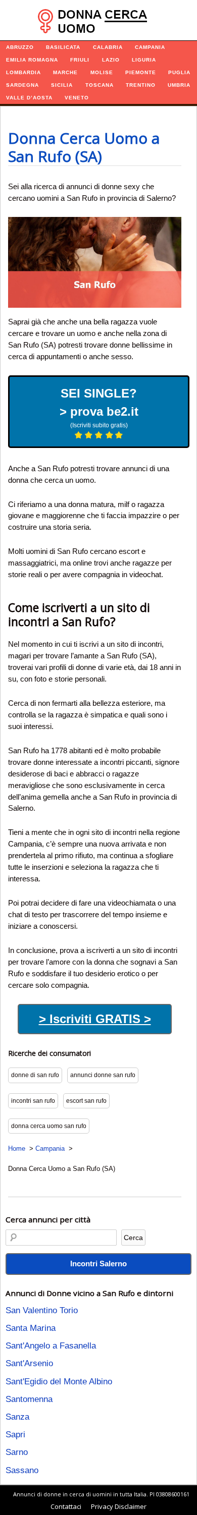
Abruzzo (20, 47)
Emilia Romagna (32, 60)
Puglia (179, 72)
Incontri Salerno (98, 1263)
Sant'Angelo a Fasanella (51, 1346)
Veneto (77, 97)
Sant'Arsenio (29, 1363)
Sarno (17, 1452)
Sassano (22, 1470)
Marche (65, 72)
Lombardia (23, 72)
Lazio (111, 60)
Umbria (179, 85)
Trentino (141, 85)
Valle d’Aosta (29, 97)
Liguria (144, 60)
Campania (150, 47)
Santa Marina (31, 1328)
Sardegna (22, 85)
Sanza (17, 1417)
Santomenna (29, 1399)
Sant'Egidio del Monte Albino (59, 1381)
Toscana (99, 85)
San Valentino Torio (42, 1310)
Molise (101, 72)
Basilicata (63, 47)
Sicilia (62, 85)
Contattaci (66, 1506)
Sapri (15, 1434)
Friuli (79, 60)
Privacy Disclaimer (118, 1506)
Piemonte (140, 72)
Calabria (108, 47)
